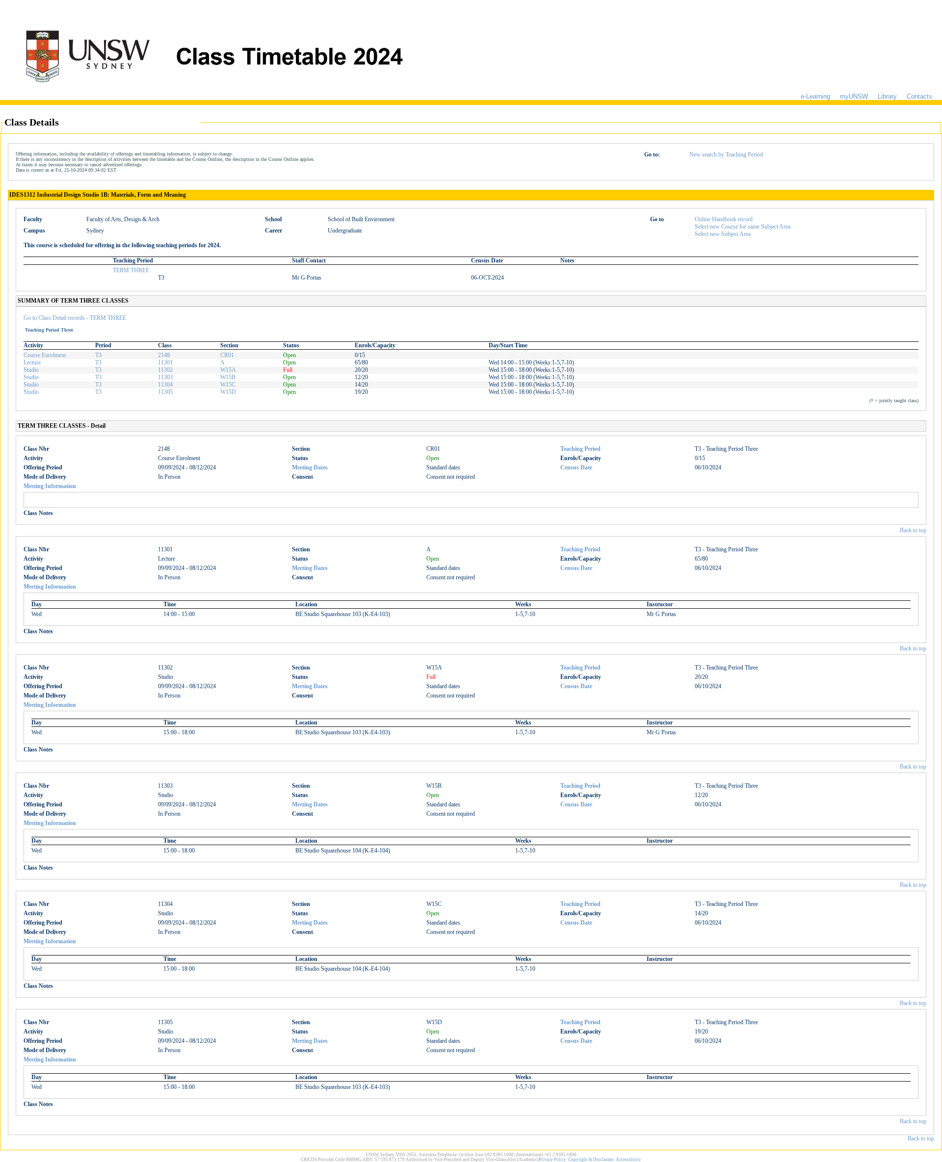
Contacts (919, 96)
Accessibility (628, 1159)
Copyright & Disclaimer (591, 1159)
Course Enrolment (45, 355)
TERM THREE (131, 270)
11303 (165, 377)
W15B (228, 377)
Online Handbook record (724, 219)
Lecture (32, 362)
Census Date (576, 467)
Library (887, 96)
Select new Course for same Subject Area (742, 226)
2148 (164, 355)
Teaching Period (580, 448)
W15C (228, 384)
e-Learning (815, 96)
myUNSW (854, 96)
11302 (165, 369)
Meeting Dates (310, 467)
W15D (228, 391)
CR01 (227, 355)
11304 (165, 384)
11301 (165, 362)
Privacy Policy (552, 1159)
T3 (98, 355)
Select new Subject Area (723, 234)
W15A (228, 369)
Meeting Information (50, 486)
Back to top (913, 530)
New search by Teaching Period (726, 154)
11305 (165, 391)
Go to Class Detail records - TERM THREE (75, 317)
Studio (31, 369)
